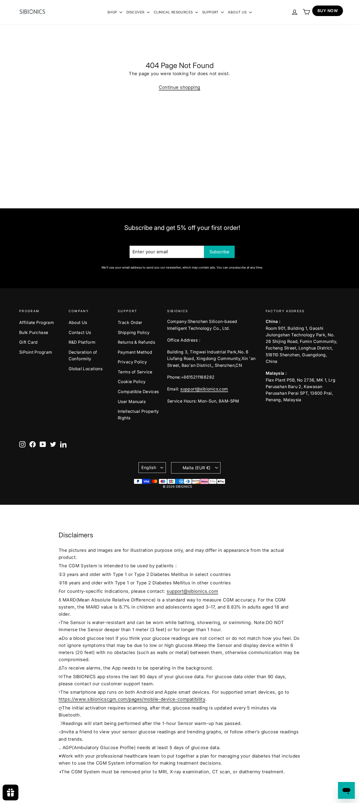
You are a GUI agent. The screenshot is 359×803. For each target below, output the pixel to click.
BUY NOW (327, 10)
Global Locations (86, 368)
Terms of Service (135, 371)
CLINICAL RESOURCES (174, 12)
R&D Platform (82, 342)
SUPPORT (211, 12)
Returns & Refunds (136, 342)
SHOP (112, 12)
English (148, 467)
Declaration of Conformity (83, 355)
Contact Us (80, 332)
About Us (78, 322)
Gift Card (28, 342)
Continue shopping (179, 87)
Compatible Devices (138, 391)
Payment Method (135, 352)
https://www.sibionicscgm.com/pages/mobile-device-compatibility (132, 699)
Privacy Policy (132, 361)
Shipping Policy (134, 332)
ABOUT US (238, 12)
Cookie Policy (132, 381)
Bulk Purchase (33, 332)
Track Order (130, 322)
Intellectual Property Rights (138, 414)
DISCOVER (136, 12)
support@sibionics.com (204, 389)
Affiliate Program (36, 322)
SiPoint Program (35, 352)
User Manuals (132, 401)
